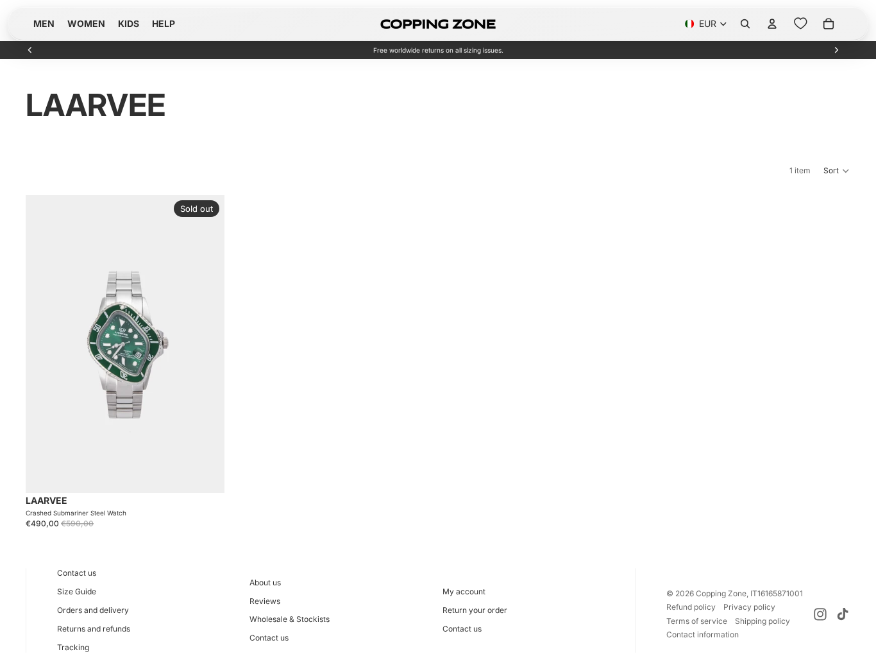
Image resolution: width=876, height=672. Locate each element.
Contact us (76, 573)
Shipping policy (762, 621)
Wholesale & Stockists (289, 619)
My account (463, 591)
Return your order (474, 610)
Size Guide (76, 591)
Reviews (264, 601)
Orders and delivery (93, 610)
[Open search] (745, 24)
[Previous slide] (30, 50)
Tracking (73, 647)
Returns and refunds (93, 628)
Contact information (702, 634)
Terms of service (696, 621)
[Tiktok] (842, 614)
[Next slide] (836, 50)
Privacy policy (749, 607)
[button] (836, 171)
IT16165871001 (776, 593)
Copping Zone (721, 593)
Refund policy (691, 607)
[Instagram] (820, 614)
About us (265, 582)
